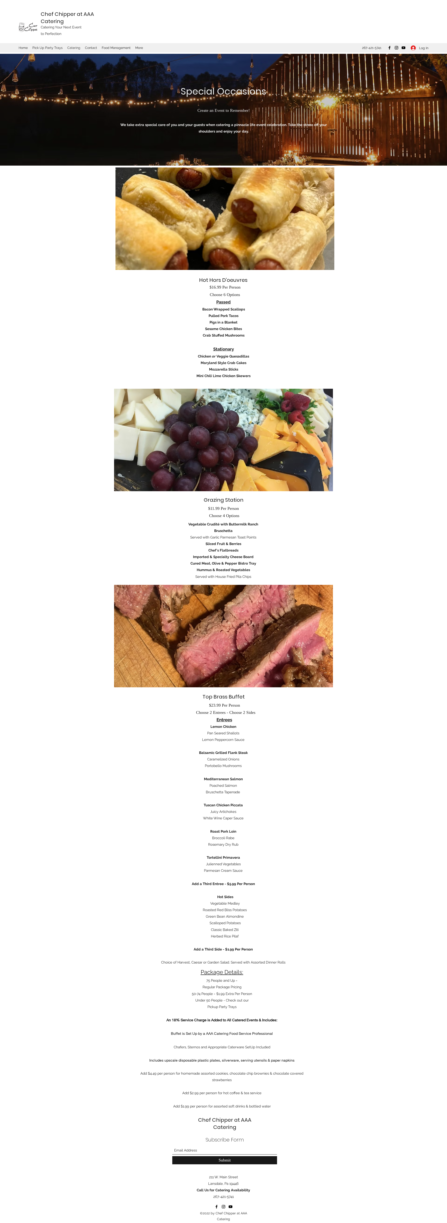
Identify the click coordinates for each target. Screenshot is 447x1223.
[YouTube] (403, 47)
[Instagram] (396, 47)
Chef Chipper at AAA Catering (224, 1123)
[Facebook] (389, 47)
